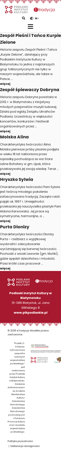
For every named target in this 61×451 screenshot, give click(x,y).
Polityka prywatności (20, 441)
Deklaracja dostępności (25, 446)
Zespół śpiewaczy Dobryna (29, 90)
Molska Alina (14, 137)
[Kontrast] (31, 18)
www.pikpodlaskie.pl (30, 312)
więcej (5, 84)
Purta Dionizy (14, 227)
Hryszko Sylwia (16, 179)
